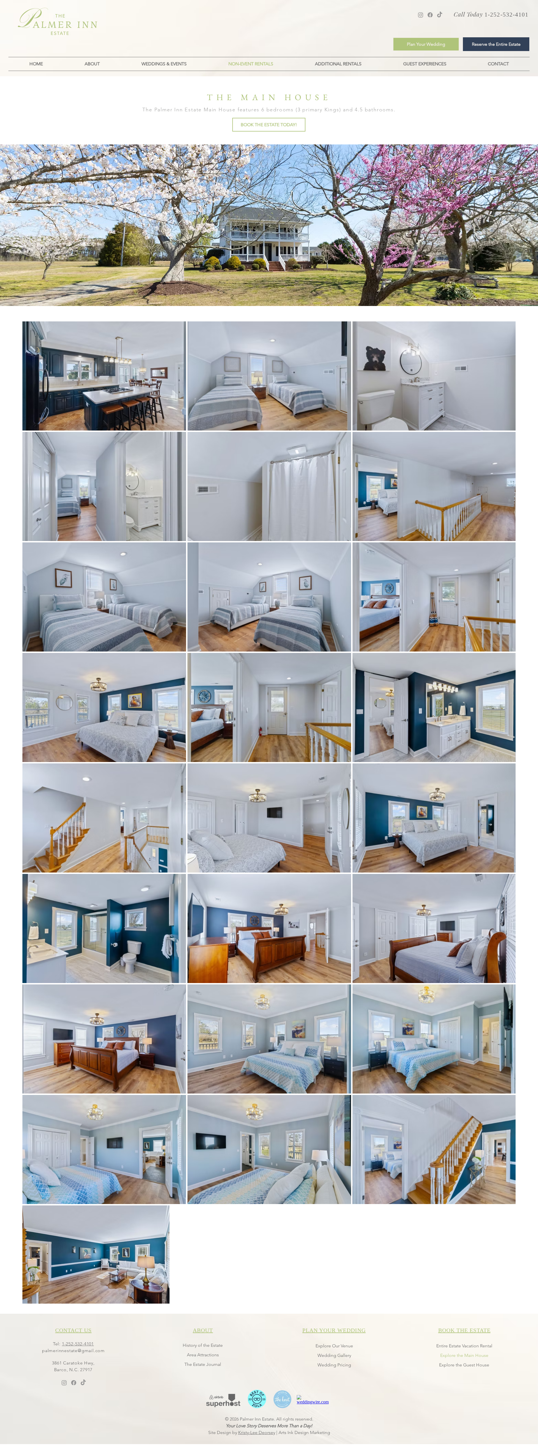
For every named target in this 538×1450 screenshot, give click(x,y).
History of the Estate (203, 1345)
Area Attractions (203, 1354)
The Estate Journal (202, 1364)
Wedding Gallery (334, 1355)
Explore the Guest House (464, 1365)
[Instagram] (420, 14)
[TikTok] (439, 14)
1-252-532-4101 (78, 1344)
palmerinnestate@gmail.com (73, 1350)
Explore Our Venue (334, 1345)
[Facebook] (430, 14)
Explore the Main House (464, 1355)
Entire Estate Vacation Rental (464, 1345)
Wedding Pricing (334, 1365)
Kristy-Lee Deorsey (256, 1432)
